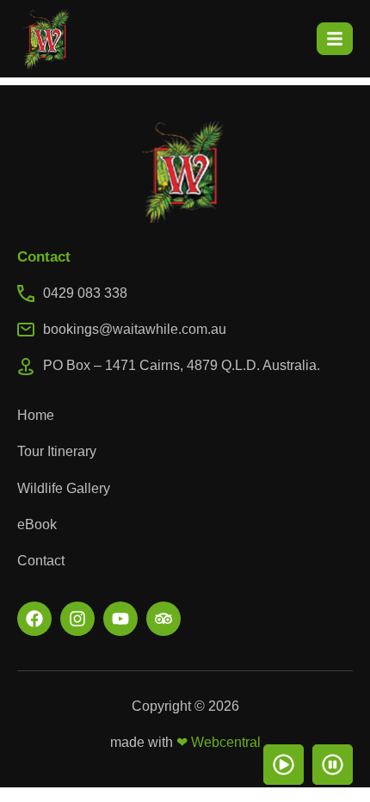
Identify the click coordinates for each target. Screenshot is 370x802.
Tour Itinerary (56, 451)
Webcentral (226, 742)
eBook (37, 524)
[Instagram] (77, 619)
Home (35, 415)
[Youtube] (120, 619)
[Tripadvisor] (163, 619)
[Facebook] (34, 619)
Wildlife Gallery (63, 488)
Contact (41, 560)
